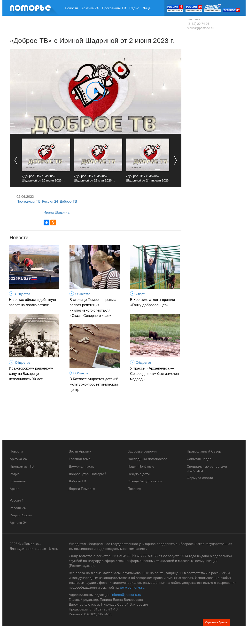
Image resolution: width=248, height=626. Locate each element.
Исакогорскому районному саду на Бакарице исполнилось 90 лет (31, 373)
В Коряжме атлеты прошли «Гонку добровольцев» (152, 302)
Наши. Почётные (141, 466)
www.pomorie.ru (132, 587)
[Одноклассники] (53, 222)
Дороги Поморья (82, 488)
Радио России (21, 514)
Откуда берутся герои (145, 480)
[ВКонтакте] (46, 222)
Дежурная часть (81, 466)
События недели (200, 458)
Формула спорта (200, 477)
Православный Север (204, 451)
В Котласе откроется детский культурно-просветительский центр (94, 384)
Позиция (134, 488)
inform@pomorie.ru (126, 594)
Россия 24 (50, 201)
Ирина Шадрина (57, 212)
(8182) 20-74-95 (198, 23)
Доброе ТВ (68, 201)
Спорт (140, 294)
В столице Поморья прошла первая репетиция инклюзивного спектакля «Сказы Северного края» (93, 307)
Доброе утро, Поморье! (87, 473)
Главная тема (80, 458)
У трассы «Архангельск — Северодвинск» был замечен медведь (154, 373)
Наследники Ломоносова (147, 458)
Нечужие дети (139, 473)
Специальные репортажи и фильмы (207, 468)
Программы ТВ (114, 7)
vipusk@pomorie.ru (200, 28)
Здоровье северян (142, 451)
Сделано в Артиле (216, 622)
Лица (147, 7)
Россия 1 (17, 500)
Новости (71, 7)
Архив (89, 23)
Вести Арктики (80, 451)
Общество (22, 294)
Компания (73, 23)
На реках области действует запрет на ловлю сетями (32, 302)
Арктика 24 (90, 7)
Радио (134, 7)
